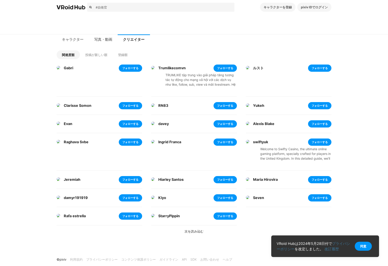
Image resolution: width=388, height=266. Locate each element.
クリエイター (134, 39)
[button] (68, 54)
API (184, 259)
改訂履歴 (331, 249)
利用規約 (76, 259)
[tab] (73, 39)
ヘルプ (227, 259)
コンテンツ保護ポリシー (138, 259)
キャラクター (73, 39)
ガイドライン (168, 259)
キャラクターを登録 (278, 7)
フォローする (130, 68)
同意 (363, 246)
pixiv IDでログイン (314, 7)
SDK (193, 259)
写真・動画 (103, 39)
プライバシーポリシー (102, 259)
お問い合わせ (209, 259)
